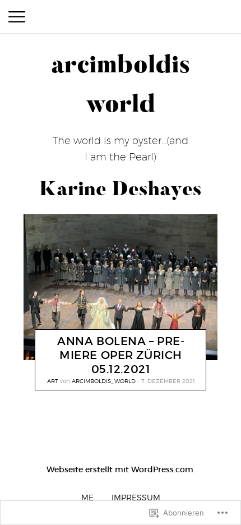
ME (87, 497)
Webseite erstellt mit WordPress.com (120, 469)
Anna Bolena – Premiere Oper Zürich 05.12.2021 (120, 355)
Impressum (136, 497)
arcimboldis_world (104, 380)
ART (52, 380)
